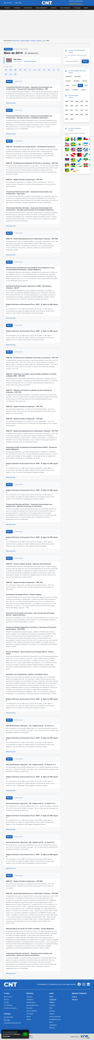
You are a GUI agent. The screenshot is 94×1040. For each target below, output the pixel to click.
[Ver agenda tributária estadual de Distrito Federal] (80, 144)
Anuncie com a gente (10, 1008)
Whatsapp (7, 1020)
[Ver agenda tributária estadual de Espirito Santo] (86, 144)
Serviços (6, 999)
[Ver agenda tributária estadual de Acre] (67, 139)
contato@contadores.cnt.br (12, 1023)
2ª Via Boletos (8, 1005)
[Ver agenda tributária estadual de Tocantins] (73, 170)
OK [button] (25, 1034)
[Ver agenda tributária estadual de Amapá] (80, 139)
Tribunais (52, 1028)
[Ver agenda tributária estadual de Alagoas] (73, 139)
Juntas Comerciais (54, 1016)
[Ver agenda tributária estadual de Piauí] (73, 160)
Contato (6, 1002)
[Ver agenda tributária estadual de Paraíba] (80, 155)
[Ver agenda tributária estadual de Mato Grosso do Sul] (86, 149)
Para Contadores (65, 7)
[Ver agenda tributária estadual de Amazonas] (86, 139)
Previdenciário (28, 7)
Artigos (29, 1019)
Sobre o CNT (8, 997)
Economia (53, 7)
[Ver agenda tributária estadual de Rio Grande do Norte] (86, 160)
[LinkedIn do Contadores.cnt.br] (88, 985)
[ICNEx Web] (85, 1037)
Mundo (86, 7)
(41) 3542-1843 (8, 1017)
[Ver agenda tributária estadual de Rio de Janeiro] (80, 160)
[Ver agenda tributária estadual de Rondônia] (73, 165)
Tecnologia (77, 7)
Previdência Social (54, 1019)
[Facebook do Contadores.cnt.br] (79, 985)
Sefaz (51, 1022)
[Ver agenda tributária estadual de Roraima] (80, 165)
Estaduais (52, 1011)
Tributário (7, 7)
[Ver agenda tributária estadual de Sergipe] (67, 170)
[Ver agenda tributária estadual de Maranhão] (73, 149)
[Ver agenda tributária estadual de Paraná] (86, 155)
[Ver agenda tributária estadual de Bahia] (67, 144)
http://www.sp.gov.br (30, 61)
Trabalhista (17, 7)
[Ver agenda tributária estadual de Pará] (73, 155)
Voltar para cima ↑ (11, 103)
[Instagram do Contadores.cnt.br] (84, 985)
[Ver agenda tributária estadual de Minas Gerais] (67, 155)
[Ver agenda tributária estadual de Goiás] (67, 149)
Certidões (52, 1005)
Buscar (85, 61)
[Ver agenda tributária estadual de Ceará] (73, 144)
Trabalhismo (53, 1025)
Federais (51, 1013)
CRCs (51, 1008)
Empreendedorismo (41, 7)
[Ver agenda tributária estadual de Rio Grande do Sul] (67, 165)
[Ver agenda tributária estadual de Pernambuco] (67, 160)
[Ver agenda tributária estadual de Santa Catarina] (86, 165)
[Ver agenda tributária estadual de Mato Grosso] (80, 149)
